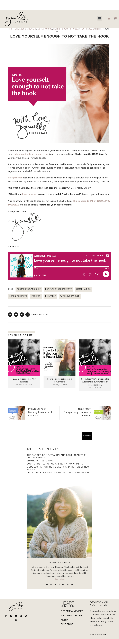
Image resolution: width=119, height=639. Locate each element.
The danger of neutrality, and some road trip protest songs (56, 456)
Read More (60, 580)
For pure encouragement (22, 29)
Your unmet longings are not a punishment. (55, 464)
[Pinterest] (21, 616)
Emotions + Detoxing (40, 461)
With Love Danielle (92, 29)
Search (87, 436)
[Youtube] (16, 616)
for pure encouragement (58, 289)
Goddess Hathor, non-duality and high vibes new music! (58, 468)
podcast (35, 296)
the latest (50, 296)
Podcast (76, 29)
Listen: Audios (45, 29)
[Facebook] (11, 616)
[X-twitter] (16, 620)
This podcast (15, 178)
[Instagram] (6, 616)
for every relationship (29, 289)
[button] (99, 18)
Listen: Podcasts (62, 29)
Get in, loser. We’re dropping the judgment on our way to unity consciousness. (95, 382)
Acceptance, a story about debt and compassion (58, 473)
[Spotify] (26, 616)
